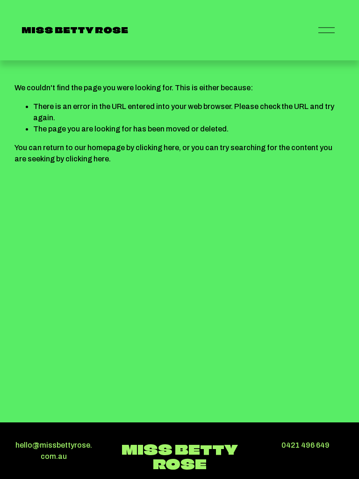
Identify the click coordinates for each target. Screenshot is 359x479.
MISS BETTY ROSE (75, 30)
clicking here (157, 148)
